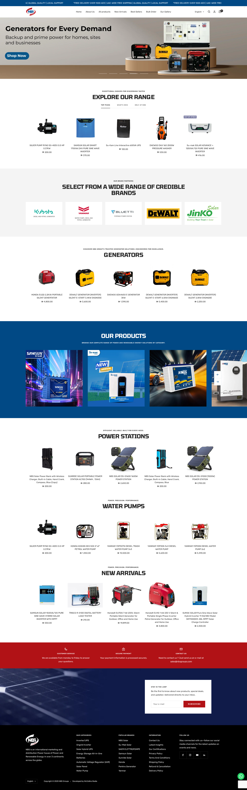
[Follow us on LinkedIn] (204, 755)
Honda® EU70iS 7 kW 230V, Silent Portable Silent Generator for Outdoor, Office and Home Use (123, 616)
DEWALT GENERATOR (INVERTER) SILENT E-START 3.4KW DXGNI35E (85, 296)
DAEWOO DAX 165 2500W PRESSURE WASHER (162, 147)
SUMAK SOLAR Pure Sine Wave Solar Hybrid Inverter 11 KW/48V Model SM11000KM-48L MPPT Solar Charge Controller (200, 617)
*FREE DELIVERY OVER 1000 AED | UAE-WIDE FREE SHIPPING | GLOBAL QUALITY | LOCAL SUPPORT (80, 3)
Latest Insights (156, 745)
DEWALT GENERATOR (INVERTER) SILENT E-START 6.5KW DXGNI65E (161, 296)
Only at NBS (140, 105)
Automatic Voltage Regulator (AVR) (93, 762)
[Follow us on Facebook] (183, 755)
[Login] (214, 12)
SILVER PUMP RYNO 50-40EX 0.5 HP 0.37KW (47, 147)
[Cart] (220, 12)
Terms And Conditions (159, 758)
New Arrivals (120, 12)
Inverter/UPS (82, 740)
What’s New (122, 105)
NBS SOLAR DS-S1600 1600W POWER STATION (123, 478)
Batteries (80, 758)
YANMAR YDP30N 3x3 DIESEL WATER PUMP (162, 547)
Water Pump (82, 770)
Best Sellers (136, 12)
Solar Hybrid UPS (84, 749)
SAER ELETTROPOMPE (129, 749)
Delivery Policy (156, 770)
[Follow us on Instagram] (190, 755)
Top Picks (105, 105)
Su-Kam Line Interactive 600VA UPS (123, 145)
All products (104, 12)
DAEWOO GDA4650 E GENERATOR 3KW (123, 296)
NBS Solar (123, 740)
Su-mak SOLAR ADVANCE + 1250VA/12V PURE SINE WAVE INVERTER (200, 148)
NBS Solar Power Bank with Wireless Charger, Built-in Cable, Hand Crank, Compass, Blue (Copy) (46, 479)
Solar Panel (81, 766)
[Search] (209, 12)
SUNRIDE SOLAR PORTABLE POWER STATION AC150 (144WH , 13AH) (85, 478)
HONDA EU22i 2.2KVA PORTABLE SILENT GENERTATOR (47, 296)
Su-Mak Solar (125, 745)
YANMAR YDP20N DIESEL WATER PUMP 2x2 (200, 547)
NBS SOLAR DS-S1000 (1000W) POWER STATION (200, 478)
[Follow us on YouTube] (197, 755)
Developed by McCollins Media (84, 781)
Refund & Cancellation (160, 766)
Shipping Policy (156, 762)
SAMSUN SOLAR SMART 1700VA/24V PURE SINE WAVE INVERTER (85, 148)
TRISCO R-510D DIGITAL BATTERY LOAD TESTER (85, 614)
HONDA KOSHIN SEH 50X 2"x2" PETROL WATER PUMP (85, 547)
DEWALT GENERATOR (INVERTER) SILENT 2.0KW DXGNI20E (200, 296)
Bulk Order (151, 12)
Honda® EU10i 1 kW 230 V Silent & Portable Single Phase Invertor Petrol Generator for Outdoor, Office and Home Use (162, 617)
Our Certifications (157, 749)
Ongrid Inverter (83, 745)
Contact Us (154, 740)
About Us (90, 12)
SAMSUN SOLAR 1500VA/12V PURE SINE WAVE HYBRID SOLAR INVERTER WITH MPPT (47, 616)
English (198, 12)
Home (79, 12)
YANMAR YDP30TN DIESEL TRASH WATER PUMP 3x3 (123, 547)
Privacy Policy (155, 753)
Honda (122, 762)
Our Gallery (165, 12)
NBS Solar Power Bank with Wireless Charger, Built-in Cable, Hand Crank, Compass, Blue (161, 479)
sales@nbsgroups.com (181, 661)
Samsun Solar (125, 753)
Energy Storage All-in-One (89, 753)
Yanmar (122, 770)
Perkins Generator (127, 766)
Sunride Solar (125, 758)
